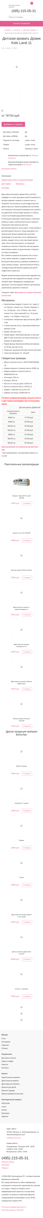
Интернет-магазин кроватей (14, 6)
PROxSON (6, 1103)
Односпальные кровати (11, 1077)
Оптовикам (6, 1042)
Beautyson (5, 1113)
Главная (7, 30)
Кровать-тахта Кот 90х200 (21, 533)
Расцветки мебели (9, 169)
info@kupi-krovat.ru (14, 1138)
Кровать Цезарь (21, 766)
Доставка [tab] (6, 184)
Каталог (17, 30)
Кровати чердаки (8, 1090)
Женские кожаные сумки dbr (12, 1210)
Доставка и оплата (9, 1058)
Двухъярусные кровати (11, 1084)
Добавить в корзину (13, 124)
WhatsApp (5, 1165)
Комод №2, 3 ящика (21, 803)
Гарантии (5, 1045)
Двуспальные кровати (10, 1081)
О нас (4, 1038)
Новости (5, 1064)
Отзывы (5, 1048)
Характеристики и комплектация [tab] (17, 180)
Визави (21, 840)
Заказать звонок (8, 1162)
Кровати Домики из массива (12, 1094)
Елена (21, 877)
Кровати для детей (9, 1087)
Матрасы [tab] (20, 184)
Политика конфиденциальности (14, 1207)
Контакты (5, 1068)
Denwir (4, 1110)
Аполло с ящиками (21, 989)
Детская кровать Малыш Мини (21, 570)
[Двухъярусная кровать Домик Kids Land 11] (17, 66)
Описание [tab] (6, 176)
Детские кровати (29, 30)
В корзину (27, 503)
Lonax (4, 1107)
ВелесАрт (28, 165)
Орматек (5, 1116)
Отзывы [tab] (5, 188)
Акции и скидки (7, 1061)
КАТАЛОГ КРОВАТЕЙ (21, 24)
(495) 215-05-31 (24, 11)
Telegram (5, 1168)
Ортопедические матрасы (12, 1099)
